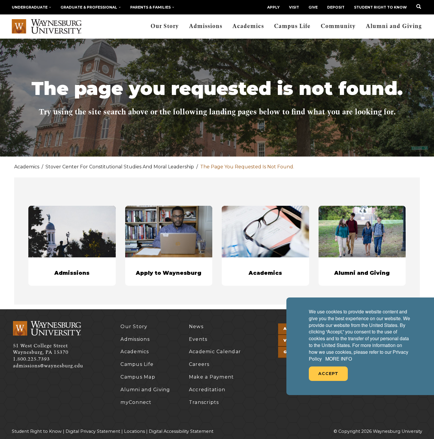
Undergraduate (30, 7)
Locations (134, 431)
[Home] (47, 26)
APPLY (273, 7)
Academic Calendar (215, 351)
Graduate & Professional (89, 7)
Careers (199, 364)
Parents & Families (150, 7)
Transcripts (204, 402)
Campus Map (137, 377)
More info (338, 359)
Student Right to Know (380, 7)
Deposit (336, 7)
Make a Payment (211, 377)
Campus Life (292, 26)
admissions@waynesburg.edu (48, 366)
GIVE (313, 7)
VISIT (294, 7)
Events (198, 339)
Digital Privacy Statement (93, 431)
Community (338, 26)
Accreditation (207, 389)
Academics (248, 26)
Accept (328, 373)
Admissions (205, 26)
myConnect (135, 402)
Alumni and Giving (394, 26)
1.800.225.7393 (31, 359)
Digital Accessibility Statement (181, 431)
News (196, 326)
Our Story (165, 26)
